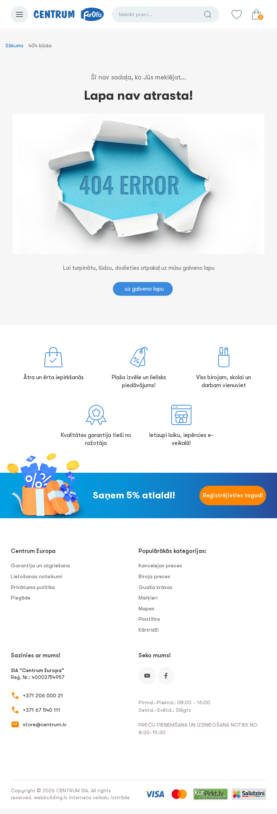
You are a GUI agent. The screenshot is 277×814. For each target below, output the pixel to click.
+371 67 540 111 (41, 710)
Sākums (14, 45)
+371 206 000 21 (43, 695)
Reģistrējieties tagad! (233, 495)
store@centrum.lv (44, 724)
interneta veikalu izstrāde (99, 797)
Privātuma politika (33, 587)
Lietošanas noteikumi (36, 576)
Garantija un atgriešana (40, 565)
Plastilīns (149, 619)
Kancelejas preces (160, 565)
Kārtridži (148, 630)
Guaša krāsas (155, 587)
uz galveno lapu (144, 289)
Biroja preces (154, 576)
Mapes (146, 608)
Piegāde (20, 598)
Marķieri (148, 598)
